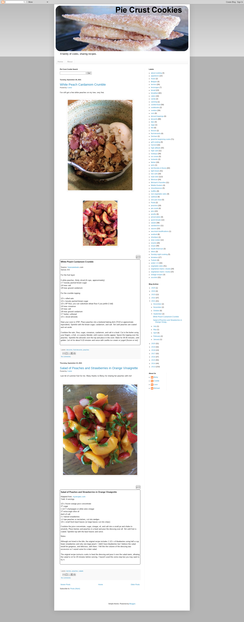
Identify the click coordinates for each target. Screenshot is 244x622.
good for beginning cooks (160, 139)
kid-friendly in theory (158, 168)
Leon (156, 385)
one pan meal (156, 200)
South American (157, 249)
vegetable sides (157, 266)
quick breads (156, 220)
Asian (153, 79)
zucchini (154, 277)
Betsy (156, 377)
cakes (153, 96)
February (157, 336)
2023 (153, 295)
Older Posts (135, 585)
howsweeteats (73, 267)
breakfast (154, 93)
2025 (153, 288)
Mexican (154, 180)
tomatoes (154, 257)
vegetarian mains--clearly (160, 269)
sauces (153, 229)
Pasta (153, 203)
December (157, 304)
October (156, 311)
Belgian (154, 82)
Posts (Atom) (75, 589)
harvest (154, 145)
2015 (153, 360)
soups (153, 246)
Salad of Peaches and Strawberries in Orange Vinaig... (167, 321)
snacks (153, 243)
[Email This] (63, 353)
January (156, 339)
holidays (154, 154)
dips (152, 122)
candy (153, 99)
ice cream (154, 157)
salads (81, 571)
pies (152, 211)
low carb (154, 174)
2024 (153, 291)
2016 (153, 357)
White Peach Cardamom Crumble (83, 84)
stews (153, 252)
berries (68, 571)
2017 (153, 354)
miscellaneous (156, 188)
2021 (153, 301)
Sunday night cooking (159, 254)
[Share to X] (69, 353)
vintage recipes (157, 275)
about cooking (156, 73)
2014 (153, 363)
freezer (153, 131)
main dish (154, 177)
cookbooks (155, 107)
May (155, 330)
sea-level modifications (160, 231)
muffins (153, 191)
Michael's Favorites (158, 183)
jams (153, 165)
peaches (86, 350)
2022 (153, 298)
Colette (156, 381)
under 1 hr (155, 263)
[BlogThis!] (66, 353)
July (155, 326)
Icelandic (154, 159)
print (138, 257)
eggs (153, 125)
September (157, 314)
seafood (154, 234)
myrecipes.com (79, 497)
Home (60, 61)
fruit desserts (77, 350)
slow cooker (155, 240)
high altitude (155, 148)
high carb (154, 151)
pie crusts (154, 208)
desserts (69, 350)
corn (152, 113)
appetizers (155, 76)
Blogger (132, 604)
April (155, 333)
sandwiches (155, 226)
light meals (155, 171)
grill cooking (155, 142)
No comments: (66, 356)
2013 (153, 367)
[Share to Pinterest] (74, 353)
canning (154, 102)
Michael (157, 388)
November (157, 307)
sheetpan (154, 237)
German (154, 136)
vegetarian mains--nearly (160, 272)
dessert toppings (157, 116)
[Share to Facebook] (71, 353)
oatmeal (154, 197)
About (69, 61)
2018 (153, 350)
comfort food (155, 105)
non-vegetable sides (159, 194)
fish (152, 128)
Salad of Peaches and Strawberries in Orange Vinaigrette (99, 368)
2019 (153, 347)
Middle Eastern (157, 185)
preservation (156, 217)
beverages (155, 87)
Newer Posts (65, 585)
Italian (153, 162)
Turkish (154, 260)
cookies (154, 110)
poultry (153, 214)
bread (153, 90)
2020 (153, 344)
